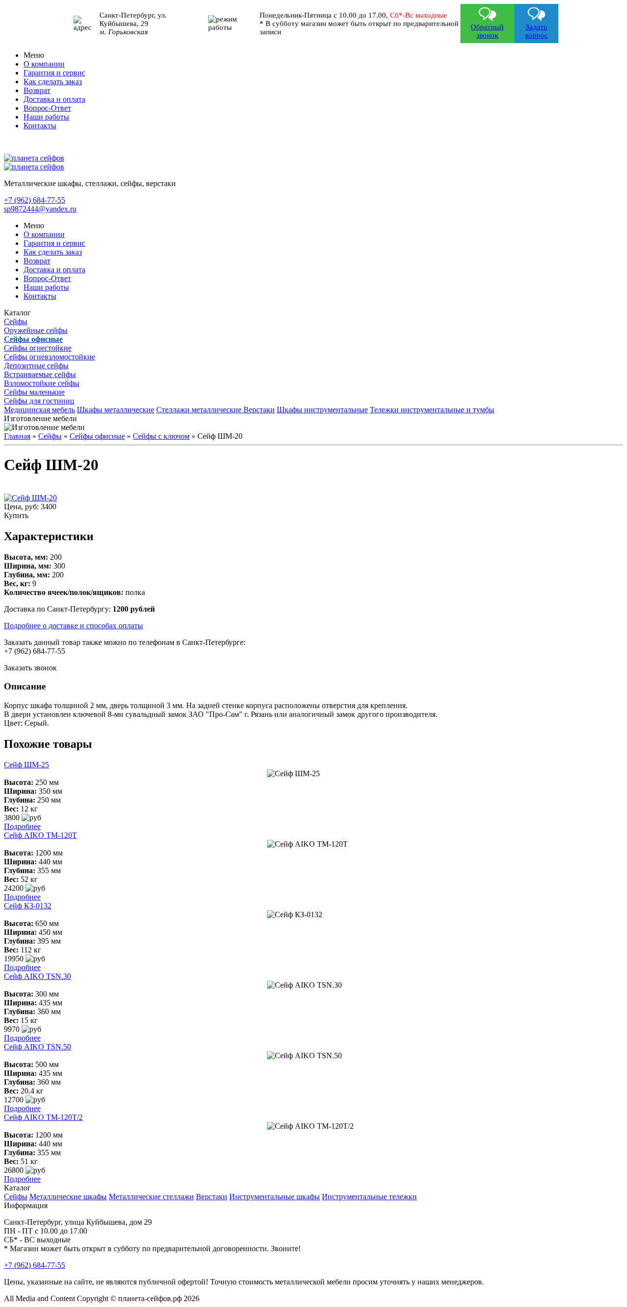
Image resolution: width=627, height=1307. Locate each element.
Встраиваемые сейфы (40, 374)
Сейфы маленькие (34, 392)
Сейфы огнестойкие (38, 348)
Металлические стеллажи (151, 1196)
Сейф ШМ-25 (26, 764)
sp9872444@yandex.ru (40, 209)
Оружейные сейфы (36, 330)
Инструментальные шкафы (274, 1196)
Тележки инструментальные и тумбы (432, 409)
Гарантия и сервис (54, 73)
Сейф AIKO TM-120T (40, 835)
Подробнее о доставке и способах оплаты (73, 625)
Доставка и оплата (54, 99)
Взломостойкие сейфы (41, 383)
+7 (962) (34, 200)
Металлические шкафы (68, 1196)
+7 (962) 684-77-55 (34, 1265)
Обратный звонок (487, 31)
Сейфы (15, 321)
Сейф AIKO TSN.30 (37, 976)
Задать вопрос (536, 31)
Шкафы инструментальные (322, 409)
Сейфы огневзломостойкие (49, 357)
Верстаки (259, 409)
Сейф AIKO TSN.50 (37, 1047)
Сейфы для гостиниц (39, 401)
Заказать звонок (30, 668)
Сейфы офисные (97, 436)
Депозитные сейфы (36, 365)
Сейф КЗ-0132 (27, 906)
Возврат (37, 90)
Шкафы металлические (115, 409)
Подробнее (22, 826)
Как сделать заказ (53, 81)
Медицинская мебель (39, 409)
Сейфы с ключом (161, 436)
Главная (17, 436)
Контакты (40, 125)
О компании (44, 64)
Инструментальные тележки (369, 1196)
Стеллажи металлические (199, 409)
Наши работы (46, 117)
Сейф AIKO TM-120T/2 (43, 1117)
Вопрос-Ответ (47, 108)
